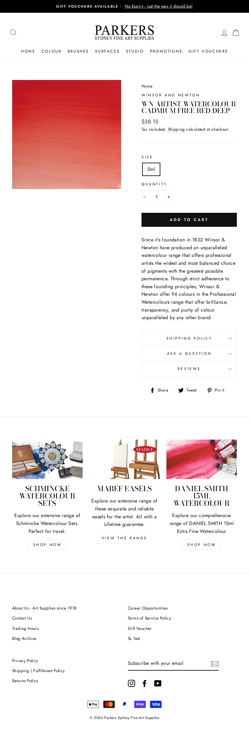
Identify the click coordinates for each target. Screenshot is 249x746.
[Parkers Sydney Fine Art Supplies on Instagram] (131, 683)
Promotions (166, 51)
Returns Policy (25, 681)
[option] (124, 6)
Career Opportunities (148, 608)
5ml (151, 169)
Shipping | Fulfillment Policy (38, 671)
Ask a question (189, 353)
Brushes (78, 51)
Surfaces (107, 51)
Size (147, 157)
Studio (135, 51)
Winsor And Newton (171, 95)
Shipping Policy (189, 338)
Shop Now (47, 544)
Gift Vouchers (208, 51)
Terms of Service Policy (149, 618)
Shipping (176, 129)
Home (28, 51)
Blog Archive (24, 638)
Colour (52, 51)
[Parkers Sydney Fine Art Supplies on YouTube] (158, 683)
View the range (124, 538)
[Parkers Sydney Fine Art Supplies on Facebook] (144, 683)
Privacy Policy (25, 661)
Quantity (154, 184)
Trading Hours (25, 628)
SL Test (134, 638)
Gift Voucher (140, 628)
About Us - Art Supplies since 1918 (44, 608)
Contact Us (22, 618)
